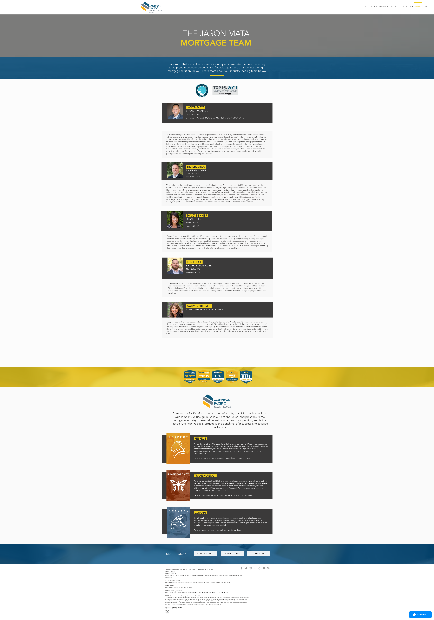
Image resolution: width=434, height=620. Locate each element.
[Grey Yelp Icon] (259, 568)
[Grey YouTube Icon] (264, 568)
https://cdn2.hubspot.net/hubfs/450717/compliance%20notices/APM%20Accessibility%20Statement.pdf (196, 592)
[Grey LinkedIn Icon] (255, 568)
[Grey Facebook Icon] (241, 568)
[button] (407, 5)
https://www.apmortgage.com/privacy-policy (178, 587)
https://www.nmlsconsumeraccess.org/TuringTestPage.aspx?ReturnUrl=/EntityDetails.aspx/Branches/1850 (197, 582)
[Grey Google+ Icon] (268, 568)
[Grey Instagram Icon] (250, 568)
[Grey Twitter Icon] (246, 568)
